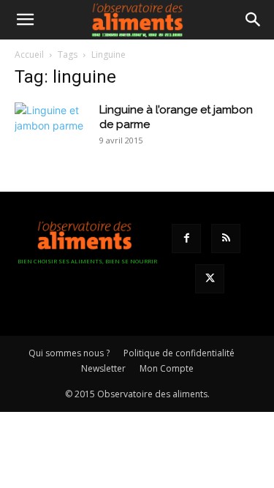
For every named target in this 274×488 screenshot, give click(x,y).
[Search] (253, 20)
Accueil (29, 54)
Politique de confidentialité (179, 353)
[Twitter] (209, 278)
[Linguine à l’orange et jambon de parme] (51, 126)
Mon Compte (167, 368)
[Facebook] (186, 238)
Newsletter (103, 368)
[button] (24, 20)
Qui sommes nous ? (69, 353)
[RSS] (225, 238)
